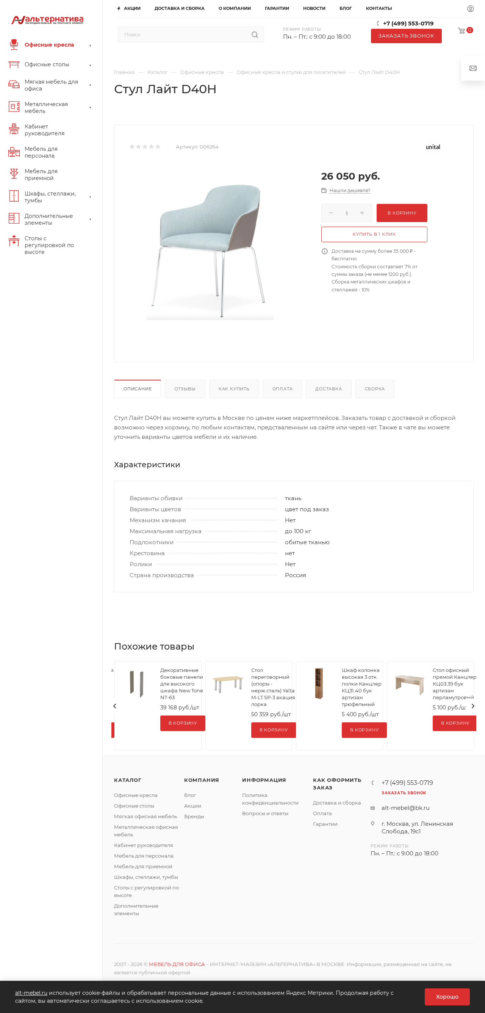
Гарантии (325, 824)
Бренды (194, 816)
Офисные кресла (136, 795)
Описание (138, 388)
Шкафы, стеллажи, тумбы (146, 877)
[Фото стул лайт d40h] (210, 251)
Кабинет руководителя (143, 845)
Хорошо (447, 996)
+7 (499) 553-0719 (408, 23)
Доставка (328, 388)
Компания (201, 780)
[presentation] (114, 706)
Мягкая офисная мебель (145, 816)
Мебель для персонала (144, 856)
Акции (192, 806)
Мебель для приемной (143, 866)
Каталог (128, 780)
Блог (190, 795)
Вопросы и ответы (265, 813)
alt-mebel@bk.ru (406, 807)
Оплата (282, 388)
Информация (264, 780)
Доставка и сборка (337, 803)
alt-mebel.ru (31, 993)
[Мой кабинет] (470, 9)
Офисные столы (134, 806)
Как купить (234, 388)
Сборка (375, 388)
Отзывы (185, 388)
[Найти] (255, 34)
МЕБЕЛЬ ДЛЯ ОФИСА (177, 964)
